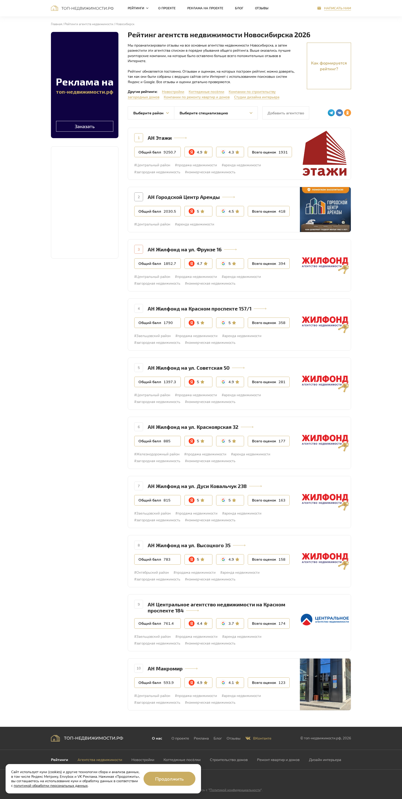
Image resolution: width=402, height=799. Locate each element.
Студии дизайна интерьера (256, 97)
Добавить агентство (286, 113)
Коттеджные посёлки (206, 91)
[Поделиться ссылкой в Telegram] (331, 112)
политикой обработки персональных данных (51, 785)
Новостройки (173, 91)
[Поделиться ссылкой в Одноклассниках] (347, 112)
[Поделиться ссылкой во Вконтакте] (339, 112)
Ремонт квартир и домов (278, 759)
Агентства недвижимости (99, 759)
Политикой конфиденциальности (235, 790)
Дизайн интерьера (325, 759)
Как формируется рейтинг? (329, 65)
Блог (218, 738)
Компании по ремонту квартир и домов (197, 97)
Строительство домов (229, 759)
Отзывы (234, 738)
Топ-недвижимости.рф (82, 8)
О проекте (180, 738)
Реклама (201, 738)
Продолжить (169, 779)
